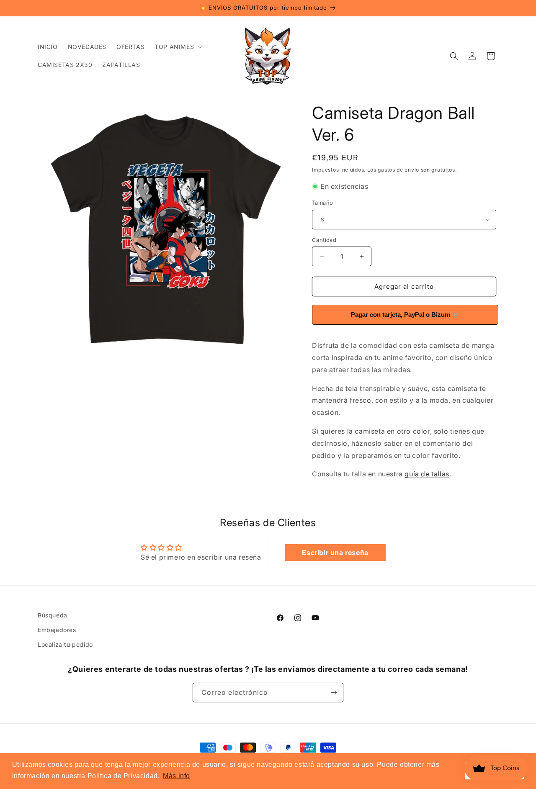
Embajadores (57, 629)
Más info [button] (176, 775)
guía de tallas (427, 474)
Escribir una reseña (335, 552)
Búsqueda (52, 615)
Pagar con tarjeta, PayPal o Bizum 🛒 (405, 314)
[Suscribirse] (334, 692)
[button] (177, 47)
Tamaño (322, 202)
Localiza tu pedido (65, 644)
